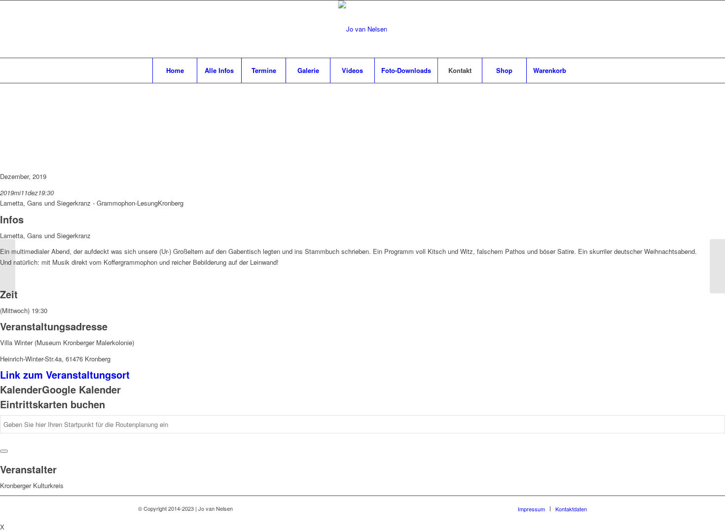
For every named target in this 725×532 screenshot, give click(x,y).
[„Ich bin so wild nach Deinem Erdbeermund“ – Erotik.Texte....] (717, 266)
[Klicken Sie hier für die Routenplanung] (4, 451)
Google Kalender (81, 389)
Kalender (21, 389)
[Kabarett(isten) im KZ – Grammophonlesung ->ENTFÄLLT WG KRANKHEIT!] (7, 266)
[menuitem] (174, 70)
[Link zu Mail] (564, 29)
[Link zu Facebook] (550, 29)
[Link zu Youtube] (579, 29)
